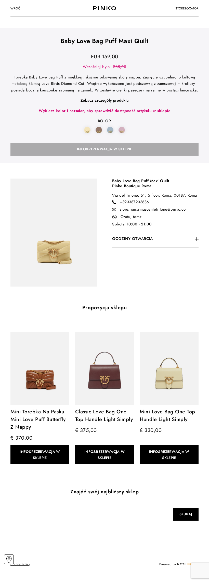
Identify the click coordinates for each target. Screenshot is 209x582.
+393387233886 (134, 202)
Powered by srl (179, 564)
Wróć (15, 8)
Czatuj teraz (131, 217)
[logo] (104, 8)
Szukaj (185, 514)
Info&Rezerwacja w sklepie (104, 149)
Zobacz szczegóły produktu (104, 100)
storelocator (187, 8)
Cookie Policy (20, 564)
